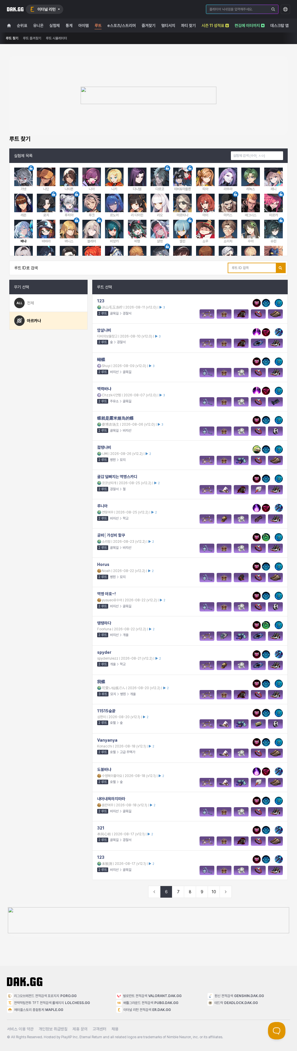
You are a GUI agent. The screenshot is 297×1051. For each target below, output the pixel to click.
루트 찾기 (12, 38)
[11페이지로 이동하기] (226, 892)
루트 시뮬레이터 (56, 38)
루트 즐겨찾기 (32, 38)
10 (214, 892)
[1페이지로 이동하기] (154, 892)
